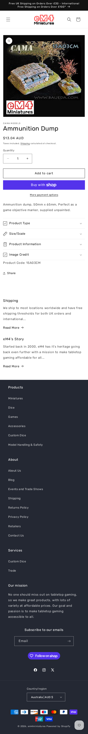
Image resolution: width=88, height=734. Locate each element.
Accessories (17, 426)
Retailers (14, 526)
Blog (11, 480)
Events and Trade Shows (25, 489)
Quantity (8, 150)
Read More (11, 328)
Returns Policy (18, 507)
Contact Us (16, 535)
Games (13, 417)
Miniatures (15, 398)
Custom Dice (17, 435)
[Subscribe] (68, 641)
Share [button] (11, 273)
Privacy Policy (18, 517)
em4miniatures (37, 726)
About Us (14, 470)
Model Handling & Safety (25, 445)
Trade (12, 570)
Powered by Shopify (58, 726)
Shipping (25, 143)
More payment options (44, 194)
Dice (11, 407)
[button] (8, 19)
